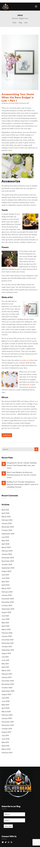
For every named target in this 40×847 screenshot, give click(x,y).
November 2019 (8, 725)
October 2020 (7, 687)
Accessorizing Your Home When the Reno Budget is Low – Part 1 (18, 97)
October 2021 (7, 646)
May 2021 (5, 664)
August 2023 (6, 571)
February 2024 (7, 551)
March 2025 (6, 516)
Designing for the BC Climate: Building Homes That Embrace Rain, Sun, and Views (21, 465)
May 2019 (5, 742)
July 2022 (5, 616)
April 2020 (5, 708)
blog (20, 23)
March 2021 (6, 670)
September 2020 (8, 691)
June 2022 (5, 619)
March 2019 (6, 749)
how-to (28, 384)
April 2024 (5, 544)
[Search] (36, 449)
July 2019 (5, 735)
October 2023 (7, 564)
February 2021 (7, 674)
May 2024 (5, 540)
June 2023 (6, 578)
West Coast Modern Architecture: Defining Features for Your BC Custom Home (21, 474)
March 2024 (6, 547)
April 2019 (5, 746)
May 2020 (5, 705)
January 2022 (7, 636)
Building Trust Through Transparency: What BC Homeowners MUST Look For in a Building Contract (22, 484)
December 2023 (8, 558)
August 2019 (6, 732)
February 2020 (7, 715)
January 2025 (7, 523)
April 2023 (5, 585)
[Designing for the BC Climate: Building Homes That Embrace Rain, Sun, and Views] (3, 464)
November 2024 (8, 527)
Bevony (6, 103)
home (14, 23)
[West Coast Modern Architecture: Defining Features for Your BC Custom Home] (3, 473)
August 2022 (6, 612)
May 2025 (5, 510)
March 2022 (6, 629)
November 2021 (8, 643)
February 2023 (7, 592)
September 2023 (8, 568)
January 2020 (7, 718)
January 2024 (7, 554)
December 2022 (8, 599)
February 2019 (7, 752)
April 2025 (5, 513)
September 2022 (8, 609)
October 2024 (7, 530)
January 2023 (7, 595)
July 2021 (5, 657)
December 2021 (8, 640)
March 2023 (6, 588)
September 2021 (8, 650)
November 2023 (8, 561)
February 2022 (7, 633)
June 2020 (6, 701)
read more (7, 435)
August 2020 (6, 694)
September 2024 (8, 534)
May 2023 (5, 581)
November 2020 (8, 684)
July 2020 (5, 698)
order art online (28, 360)
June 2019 (5, 739)
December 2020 (8, 681)
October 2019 (7, 729)
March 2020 (6, 711)
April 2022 (5, 626)
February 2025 (7, 520)
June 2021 (5, 660)
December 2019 (8, 722)
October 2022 (7, 605)
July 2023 (5, 575)
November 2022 (8, 602)
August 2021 (6, 653)
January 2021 (7, 677)
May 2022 (5, 622)
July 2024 (5, 537)
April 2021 (5, 667)
